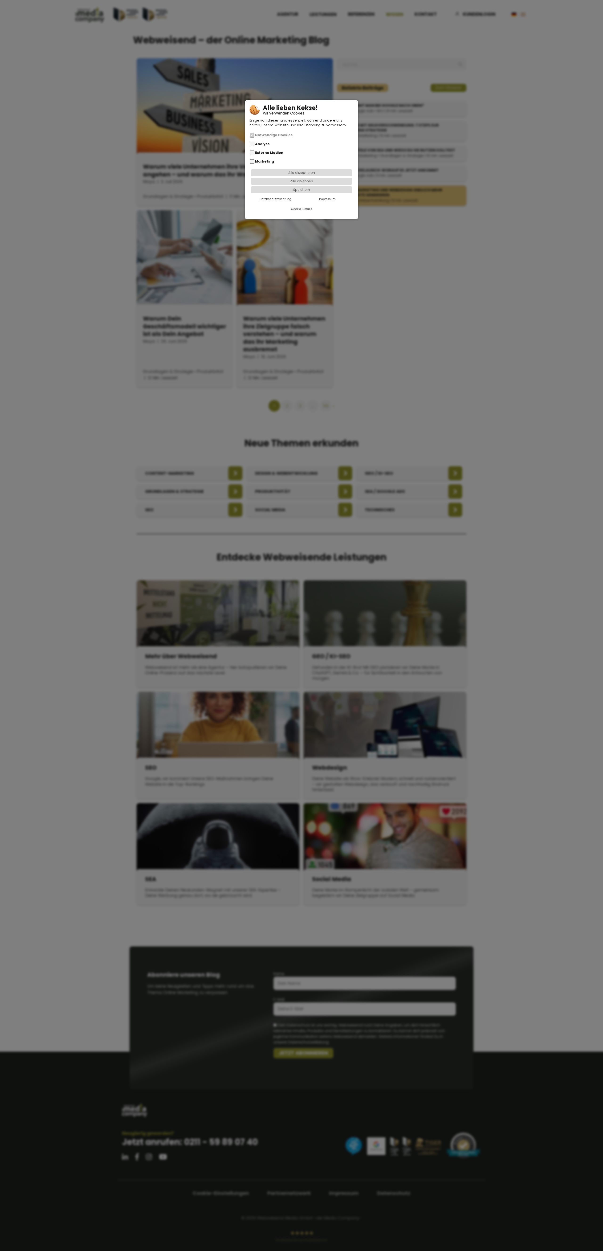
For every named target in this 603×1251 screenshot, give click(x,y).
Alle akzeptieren (301, 172)
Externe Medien (269, 152)
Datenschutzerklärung (275, 199)
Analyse (262, 144)
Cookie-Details (301, 209)
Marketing (264, 161)
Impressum (327, 199)
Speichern (301, 189)
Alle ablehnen (301, 181)
